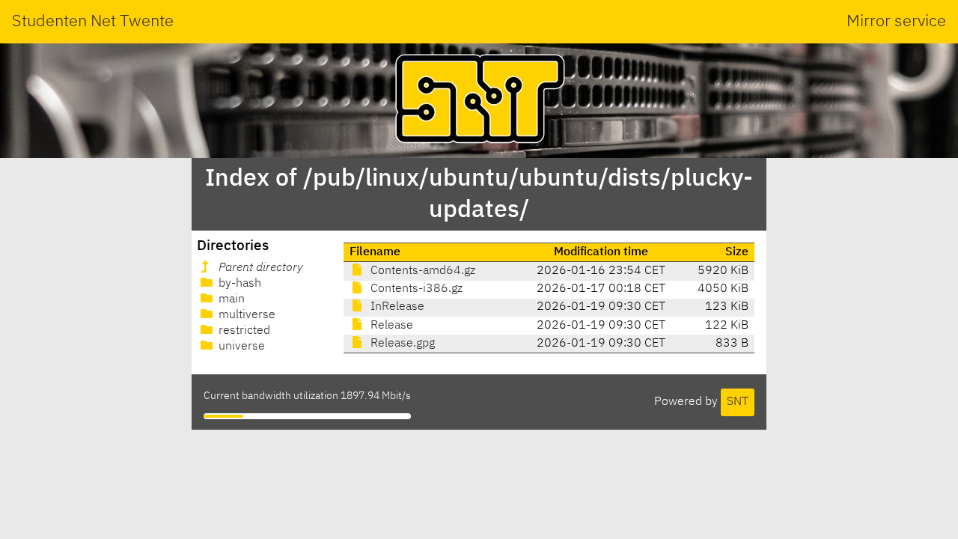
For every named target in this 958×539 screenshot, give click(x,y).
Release (390, 326)
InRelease (395, 307)
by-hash (238, 284)
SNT (737, 402)
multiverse (245, 315)
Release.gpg (401, 344)
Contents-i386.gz (415, 289)
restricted (243, 331)
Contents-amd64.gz (421, 271)
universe (240, 347)
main (230, 299)
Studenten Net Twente (93, 21)
